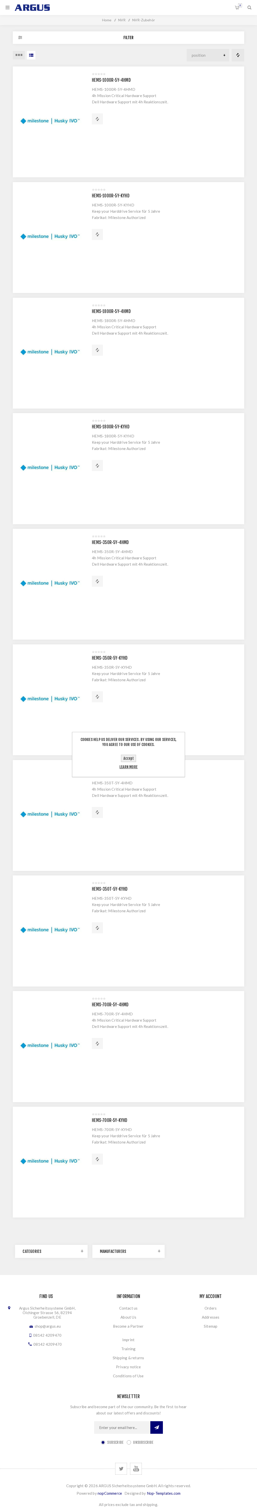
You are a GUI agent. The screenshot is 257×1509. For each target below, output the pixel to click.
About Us (128, 1317)
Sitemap (210, 1326)
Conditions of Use (128, 1376)
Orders (211, 1308)
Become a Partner (128, 1326)
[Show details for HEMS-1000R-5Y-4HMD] (50, 121)
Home (107, 20)
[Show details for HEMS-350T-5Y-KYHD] (50, 930)
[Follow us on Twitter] (121, 1469)
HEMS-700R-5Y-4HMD (110, 1004)
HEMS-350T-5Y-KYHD (109, 889)
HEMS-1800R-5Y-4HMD (111, 311)
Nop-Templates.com (163, 1493)
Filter (128, 37)
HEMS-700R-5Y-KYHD (109, 1120)
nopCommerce (110, 1493)
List (31, 55)
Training (128, 1348)
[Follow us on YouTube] (136, 1469)
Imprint (128, 1339)
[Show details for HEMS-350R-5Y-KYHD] (50, 699)
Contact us (128, 1308)
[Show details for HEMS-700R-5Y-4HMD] (50, 1046)
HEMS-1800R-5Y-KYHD (111, 426)
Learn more (128, 767)
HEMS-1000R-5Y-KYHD (111, 195)
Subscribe (115, 1442)
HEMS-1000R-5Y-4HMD (111, 80)
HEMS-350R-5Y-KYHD (109, 658)
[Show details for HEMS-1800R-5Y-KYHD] (50, 468)
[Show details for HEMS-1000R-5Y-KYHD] (50, 237)
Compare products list (238, 55)
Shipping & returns (128, 1357)
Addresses (211, 1317)
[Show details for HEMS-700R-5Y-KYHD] (50, 1162)
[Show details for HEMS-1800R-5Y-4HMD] (50, 353)
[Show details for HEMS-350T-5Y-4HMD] (50, 815)
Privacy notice (128, 1367)
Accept (128, 758)
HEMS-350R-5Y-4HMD (110, 542)
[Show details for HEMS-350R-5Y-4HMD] (50, 584)
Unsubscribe (143, 1442)
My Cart (240, 5)
